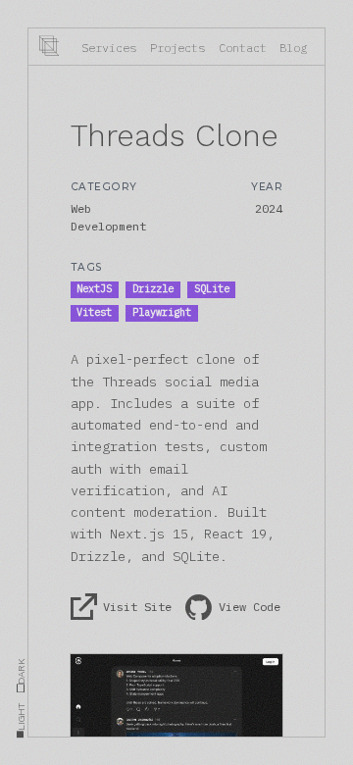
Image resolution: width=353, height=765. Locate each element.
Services (108, 47)
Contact (243, 47)
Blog (293, 47)
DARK (20, 675)
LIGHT (20, 721)
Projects (177, 47)
